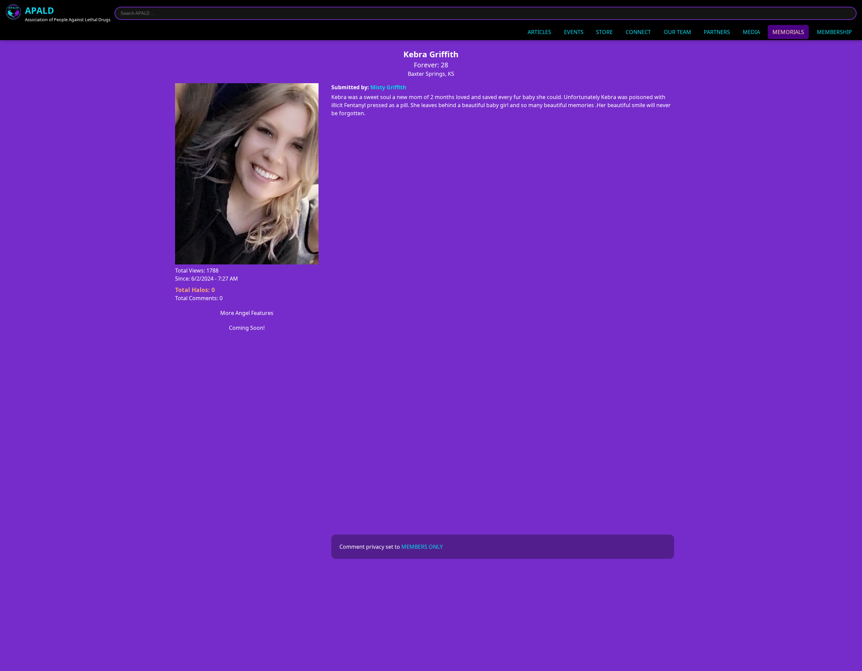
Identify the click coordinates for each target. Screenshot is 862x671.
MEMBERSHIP (834, 32)
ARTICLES (539, 32)
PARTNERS (717, 32)
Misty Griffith (388, 87)
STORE (604, 32)
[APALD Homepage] (13, 13)
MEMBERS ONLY (422, 546)
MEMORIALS (788, 32)
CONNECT (638, 32)
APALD (39, 10)
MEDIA (751, 32)
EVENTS (574, 32)
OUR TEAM (677, 32)
